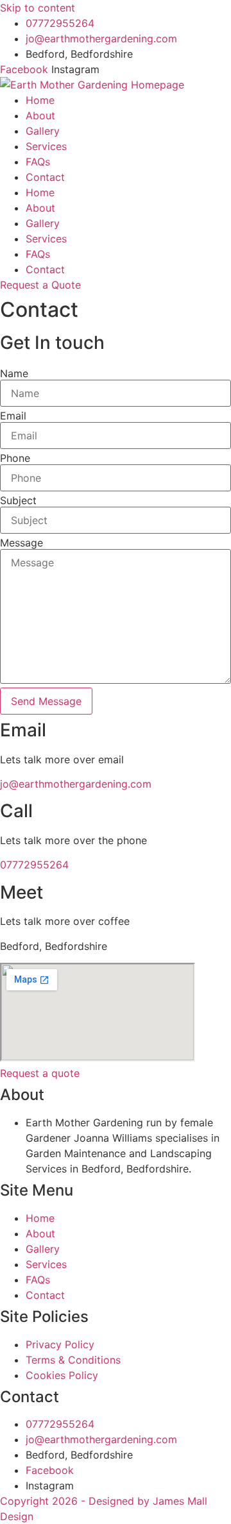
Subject (18, 500)
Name (14, 373)
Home (40, 100)
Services (46, 146)
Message (21, 543)
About (40, 115)
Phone (15, 458)
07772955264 (34, 864)
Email (13, 416)
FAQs (38, 161)
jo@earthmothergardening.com (75, 783)
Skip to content (37, 7)
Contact (45, 177)
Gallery (43, 130)
